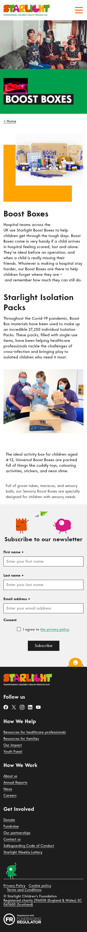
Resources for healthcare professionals (34, 732)
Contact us (12, 839)
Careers (9, 795)
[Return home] (26, 10)
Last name (13, 575)
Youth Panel (12, 751)
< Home (9, 121)
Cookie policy (40, 886)
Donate (9, 820)
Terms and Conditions (24, 890)
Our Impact (12, 745)
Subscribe (43, 645)
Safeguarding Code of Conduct (28, 846)
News (7, 789)
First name (13, 552)
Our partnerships (16, 833)
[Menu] (79, 10)
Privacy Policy (14, 886)
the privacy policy (54, 629)
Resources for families (21, 739)
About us (10, 776)
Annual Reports (15, 782)
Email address (16, 599)
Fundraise (11, 826)
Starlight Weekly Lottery (22, 852)
